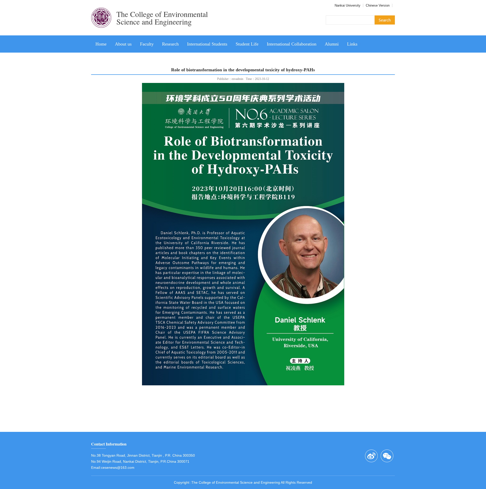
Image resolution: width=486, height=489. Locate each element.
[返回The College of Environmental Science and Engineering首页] (101, 33)
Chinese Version (378, 5)
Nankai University (347, 5)
